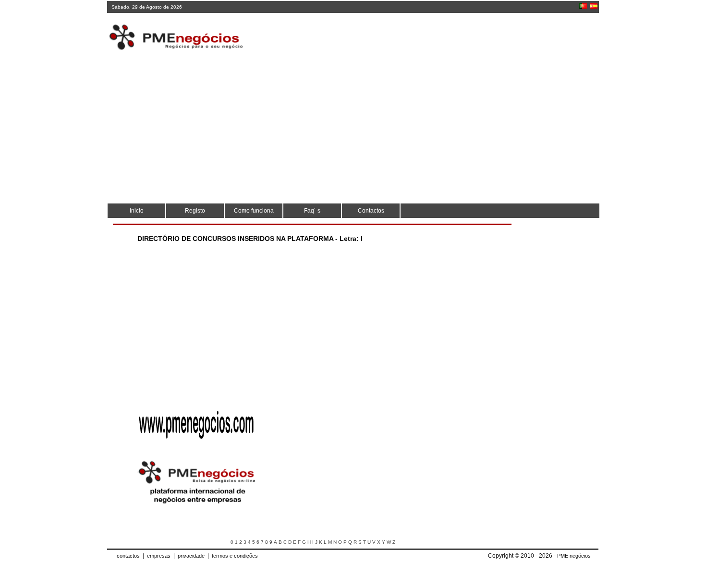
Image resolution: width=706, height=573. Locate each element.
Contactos (371, 210)
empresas (158, 556)
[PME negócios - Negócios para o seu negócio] (196, 505)
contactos (128, 556)
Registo (195, 210)
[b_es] (593, 6)
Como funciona (254, 210)
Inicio (137, 210)
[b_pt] (583, 6)
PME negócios (574, 556)
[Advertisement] (422, 38)
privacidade (191, 556)
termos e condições (235, 556)
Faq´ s (312, 210)
